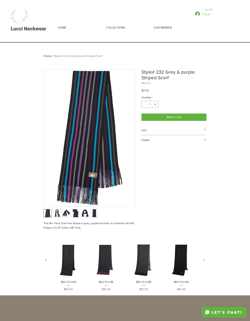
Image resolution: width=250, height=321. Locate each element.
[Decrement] (144, 104)
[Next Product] (204, 260)
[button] (209, 9)
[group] (125, 267)
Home (47, 55)
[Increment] (155, 104)
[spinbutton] (150, 104)
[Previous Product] (46, 260)
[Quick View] (68, 260)
